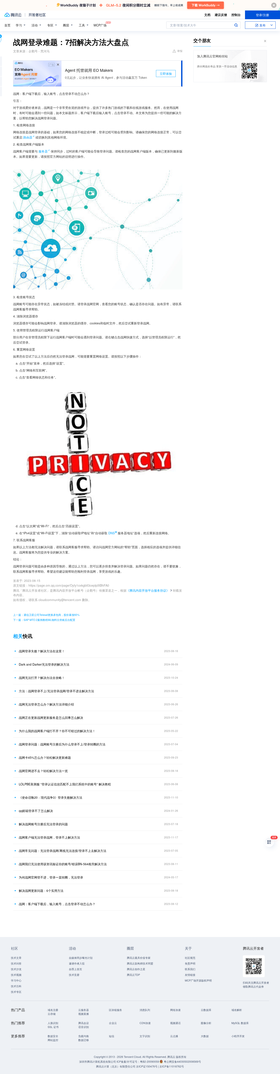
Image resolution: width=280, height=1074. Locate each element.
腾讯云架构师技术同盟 (140, 963)
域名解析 (236, 1010)
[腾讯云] (12, 15)
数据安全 (53, 1036)
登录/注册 (262, 15)
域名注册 (53, 1010)
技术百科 (16, 986)
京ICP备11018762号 (171, 1066)
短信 (111, 1036)
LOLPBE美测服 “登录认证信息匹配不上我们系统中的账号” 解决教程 (65, 784)
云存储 (52, 1014)
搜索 (236, 25)
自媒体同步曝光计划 (81, 957)
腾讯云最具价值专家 (138, 957)
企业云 (113, 1023)
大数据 (205, 1036)
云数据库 (206, 1010)
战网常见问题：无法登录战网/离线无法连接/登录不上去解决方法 (62, 850)
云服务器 (83, 1010)
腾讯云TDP (133, 974)
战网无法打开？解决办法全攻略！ (42, 677)
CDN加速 (145, 1023)
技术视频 (16, 974)
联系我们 (190, 969)
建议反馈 (221, 14)
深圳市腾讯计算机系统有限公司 (97, 1061)
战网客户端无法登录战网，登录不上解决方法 (49, 837)
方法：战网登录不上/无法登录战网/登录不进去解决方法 (56, 691)
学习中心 (16, 980)
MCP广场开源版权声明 (198, 980)
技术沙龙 (16, 969)
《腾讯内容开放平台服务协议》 (147, 590)
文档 (207, 14)
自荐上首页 (75, 969)
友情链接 (190, 974)
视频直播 (83, 1014)
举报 (179, 51)
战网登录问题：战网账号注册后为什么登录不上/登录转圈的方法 (62, 744)
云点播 (174, 1036)
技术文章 (16, 957)
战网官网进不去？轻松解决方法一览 (43, 771)
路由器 (27, 137)
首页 (7, 25)
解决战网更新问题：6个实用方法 (41, 890)
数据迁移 (83, 1040)
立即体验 (166, 73)
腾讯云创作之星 (136, 969)
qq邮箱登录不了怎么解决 (36, 810)
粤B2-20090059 (150, 1061)
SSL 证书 (53, 1027)
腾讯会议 (83, 1023)
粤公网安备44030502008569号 (182, 1061)
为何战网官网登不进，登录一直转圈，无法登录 (51, 877)
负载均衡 (83, 1036)
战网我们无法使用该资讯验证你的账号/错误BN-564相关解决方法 (63, 864)
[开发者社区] (37, 15)
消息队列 (145, 1010)
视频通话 (175, 1023)
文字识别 (145, 1036)
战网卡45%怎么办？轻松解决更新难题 (45, 757)
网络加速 (175, 1010)
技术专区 (16, 991)
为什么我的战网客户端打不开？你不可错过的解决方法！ (57, 731)
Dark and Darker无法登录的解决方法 (44, 664)
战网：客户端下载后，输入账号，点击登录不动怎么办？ (57, 904)
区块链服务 (115, 1010)
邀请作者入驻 (77, 963)
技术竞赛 (74, 974)
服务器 (43, 151)
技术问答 (16, 963)
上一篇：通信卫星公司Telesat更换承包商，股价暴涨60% (46, 615)
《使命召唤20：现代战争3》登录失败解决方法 (50, 797)
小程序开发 (238, 1036)
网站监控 (53, 1040)
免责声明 (190, 963)
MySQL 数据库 (240, 1023)
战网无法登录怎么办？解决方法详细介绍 (46, 704)
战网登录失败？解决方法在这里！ (42, 651)
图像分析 (206, 1023)
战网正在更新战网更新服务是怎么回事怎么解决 (51, 717)
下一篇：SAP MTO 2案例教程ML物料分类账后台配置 (44, 620)
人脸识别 (53, 1023)
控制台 (236, 14)
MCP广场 (100, 25)
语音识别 (83, 1027)
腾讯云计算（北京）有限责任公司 (115, 1066)
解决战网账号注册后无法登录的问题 (43, 824)
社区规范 (190, 957)
